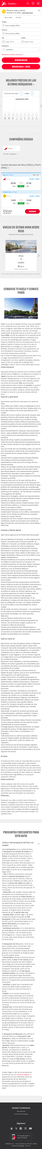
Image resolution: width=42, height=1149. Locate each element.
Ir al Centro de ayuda (21, 1114)
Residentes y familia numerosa (12, 54)
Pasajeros (5, 46)
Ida (3, 38)
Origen (4, 22)
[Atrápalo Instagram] (25, 1128)
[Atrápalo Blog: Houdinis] (11, 1128)
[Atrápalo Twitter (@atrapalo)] (16, 1128)
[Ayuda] (33, 3)
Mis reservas (21, 1111)
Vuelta (23, 38)
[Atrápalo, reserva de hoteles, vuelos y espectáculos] (3, 3)
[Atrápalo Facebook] (21, 1128)
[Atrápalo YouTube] (30, 1128)
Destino (4, 30)
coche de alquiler (23, 1074)
